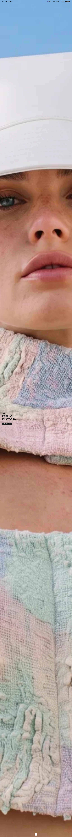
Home (49, 1)
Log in (63, 1)
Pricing (54, 1)
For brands (6, 423)
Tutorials (57, 1)
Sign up (67, 1)
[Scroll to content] (36, 834)
